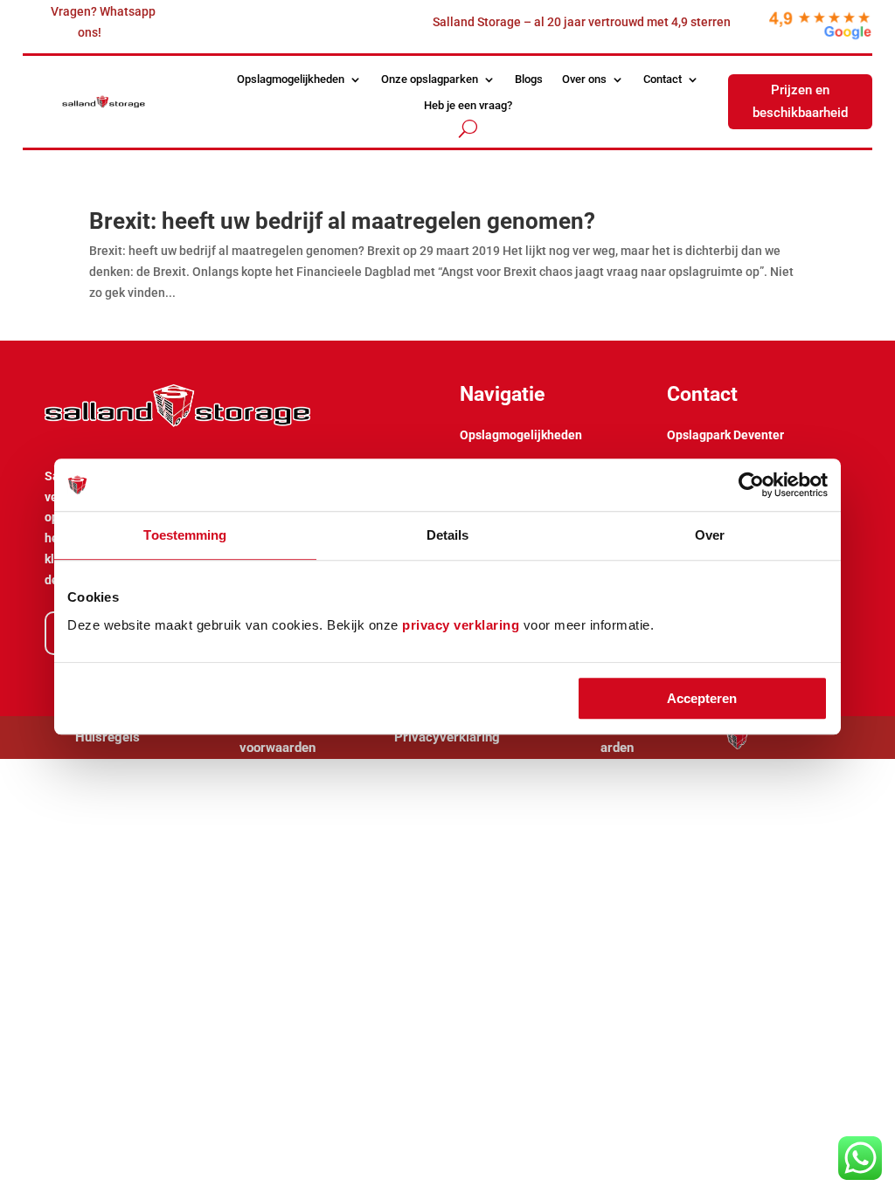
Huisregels (107, 737)
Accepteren (702, 698)
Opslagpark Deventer (725, 435)
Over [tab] (710, 535)
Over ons (584, 79)
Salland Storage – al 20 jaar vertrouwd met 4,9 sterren (582, 22)
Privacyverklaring (447, 737)
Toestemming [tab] (184, 535)
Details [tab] (448, 535)
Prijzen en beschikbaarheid (800, 101)
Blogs (529, 79)
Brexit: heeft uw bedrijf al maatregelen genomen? (342, 221)
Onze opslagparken (429, 79)
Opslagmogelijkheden (290, 79)
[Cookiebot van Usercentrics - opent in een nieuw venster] (751, 485)
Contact (662, 79)
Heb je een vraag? (468, 106)
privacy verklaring (460, 624)
